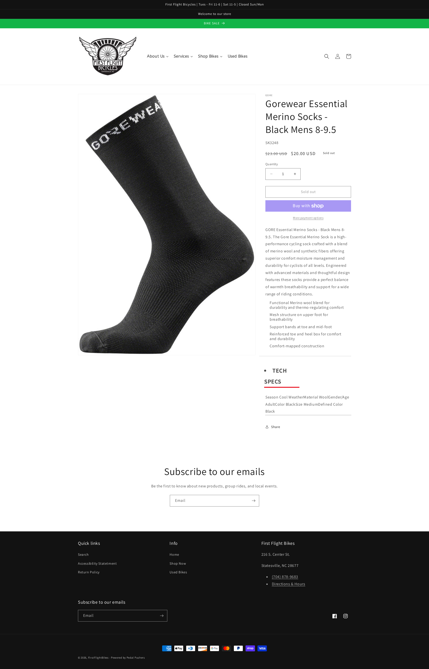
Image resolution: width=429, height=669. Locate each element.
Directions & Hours (288, 584)
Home (174, 554)
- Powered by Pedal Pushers (127, 657)
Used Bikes (178, 572)
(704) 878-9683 (285, 576)
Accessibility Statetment (97, 563)
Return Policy (89, 572)
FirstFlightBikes (98, 657)
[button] (326, 56)
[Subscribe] (253, 501)
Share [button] (275, 427)
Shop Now (178, 563)
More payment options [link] (308, 218)
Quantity (271, 164)
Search (83, 554)
